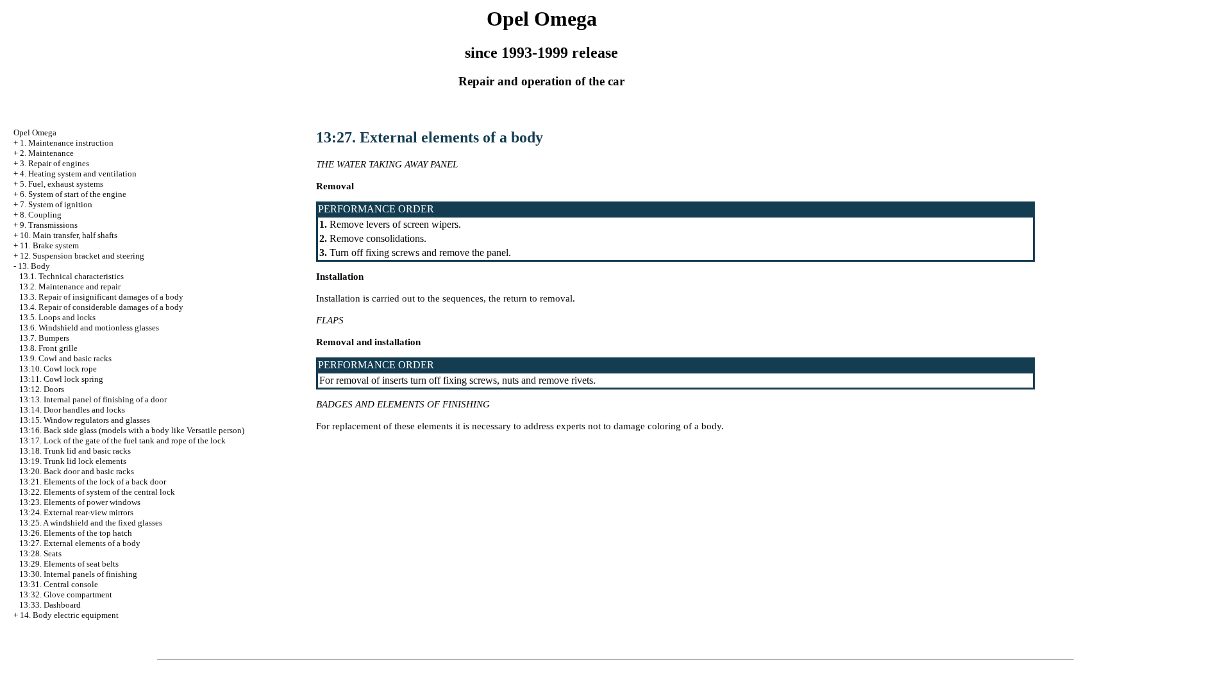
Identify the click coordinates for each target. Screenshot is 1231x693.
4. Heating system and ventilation (78, 173)
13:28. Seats (40, 553)
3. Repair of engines (54, 163)
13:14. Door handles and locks (72, 410)
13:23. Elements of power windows (79, 502)
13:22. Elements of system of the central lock (97, 492)
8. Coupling (41, 214)
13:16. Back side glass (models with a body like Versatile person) (131, 430)
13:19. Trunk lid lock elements (72, 461)
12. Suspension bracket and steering (82, 256)
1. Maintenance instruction (66, 143)
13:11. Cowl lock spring (61, 379)
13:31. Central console (58, 584)
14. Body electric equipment (69, 615)
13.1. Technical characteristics (71, 276)
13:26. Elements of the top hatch (75, 533)
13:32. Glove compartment (65, 594)
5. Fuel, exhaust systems (61, 184)
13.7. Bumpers (44, 338)
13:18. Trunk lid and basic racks (75, 451)
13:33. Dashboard (50, 605)
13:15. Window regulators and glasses (84, 420)
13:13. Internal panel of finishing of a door (93, 399)
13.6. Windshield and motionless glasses (89, 327)
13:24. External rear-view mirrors (76, 512)
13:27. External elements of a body (79, 543)
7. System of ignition (56, 204)
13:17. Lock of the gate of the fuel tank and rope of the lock (122, 440)
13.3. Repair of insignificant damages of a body (101, 297)
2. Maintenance (47, 153)
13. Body (34, 266)
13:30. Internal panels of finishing (78, 574)
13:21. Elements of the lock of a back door (92, 481)
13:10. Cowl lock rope (58, 368)
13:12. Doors (41, 389)
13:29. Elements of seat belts (69, 564)
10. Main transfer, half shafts (68, 235)
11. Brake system (49, 245)
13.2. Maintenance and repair (70, 286)
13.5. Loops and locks (57, 317)
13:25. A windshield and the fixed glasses (90, 522)
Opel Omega (34, 132)
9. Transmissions (49, 225)
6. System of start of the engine (73, 194)
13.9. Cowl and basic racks (65, 358)
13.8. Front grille (48, 348)
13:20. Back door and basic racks (76, 471)
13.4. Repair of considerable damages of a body (101, 307)
